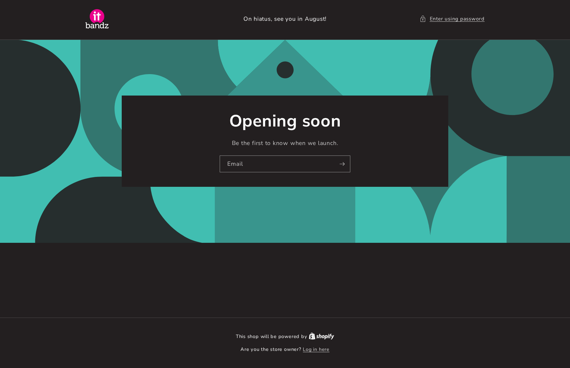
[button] (452, 18)
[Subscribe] (342, 164)
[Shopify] (321, 336)
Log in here (316, 349)
